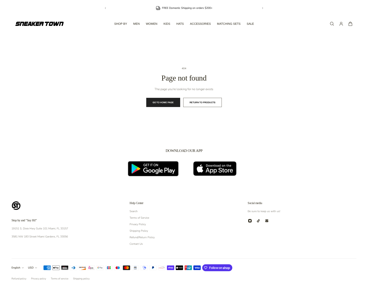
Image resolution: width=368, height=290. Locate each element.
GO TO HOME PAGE (163, 102)
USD (31, 267)
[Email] (267, 221)
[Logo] (39, 24)
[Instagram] (250, 221)
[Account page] (341, 24)
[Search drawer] (332, 24)
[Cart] (350, 24)
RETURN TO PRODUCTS (203, 102)
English (16, 267)
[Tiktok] (258, 221)
